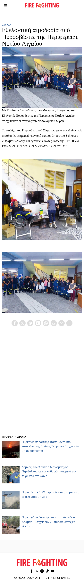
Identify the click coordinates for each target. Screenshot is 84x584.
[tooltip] (15, 323)
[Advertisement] (42, 385)
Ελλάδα (6, 25)
